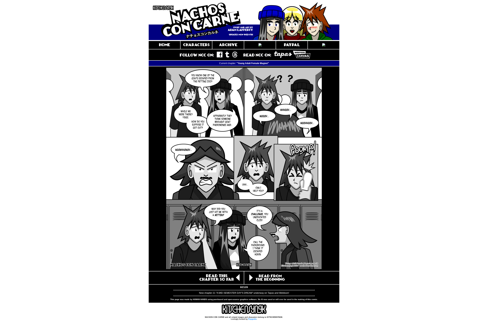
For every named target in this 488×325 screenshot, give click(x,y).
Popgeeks (252, 319)
